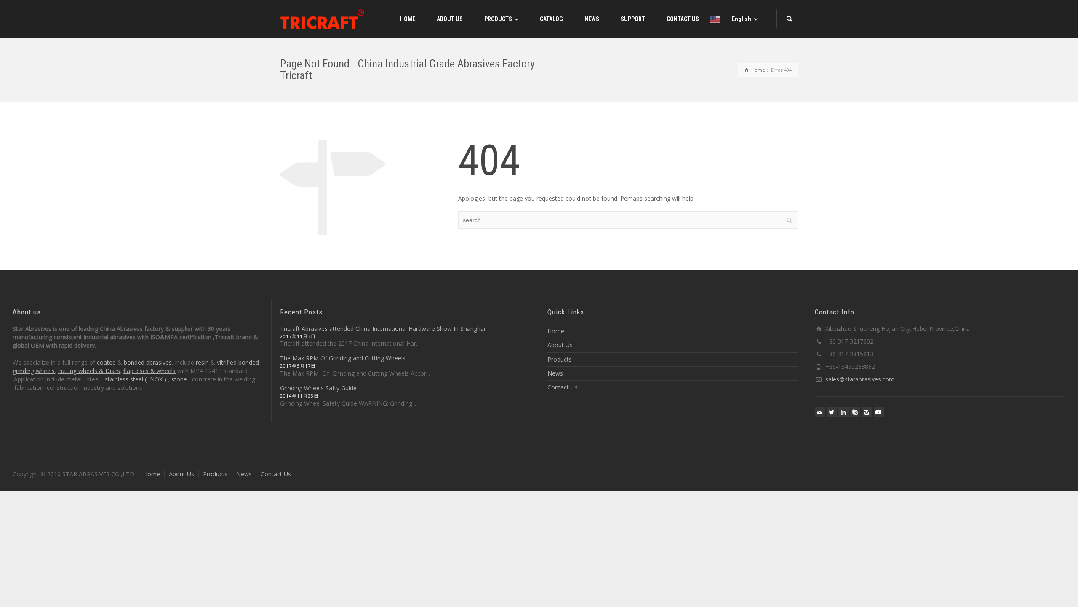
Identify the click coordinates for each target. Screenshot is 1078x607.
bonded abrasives (148, 362)
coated (106, 362)
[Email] (820, 412)
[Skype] (855, 412)
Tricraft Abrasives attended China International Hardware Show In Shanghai (382, 329)
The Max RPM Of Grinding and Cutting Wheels (343, 358)
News (555, 373)
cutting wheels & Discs (89, 371)
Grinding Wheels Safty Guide (318, 388)
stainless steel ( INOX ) (135, 379)
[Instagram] (867, 412)
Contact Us (562, 387)
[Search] (789, 19)
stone (179, 379)
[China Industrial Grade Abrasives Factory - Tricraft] (322, 18)
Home (555, 331)
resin (202, 362)
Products (559, 359)
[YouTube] (879, 412)
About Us (560, 345)
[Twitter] (832, 412)
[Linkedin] (843, 412)
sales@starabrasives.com (859, 379)
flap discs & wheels (149, 371)
